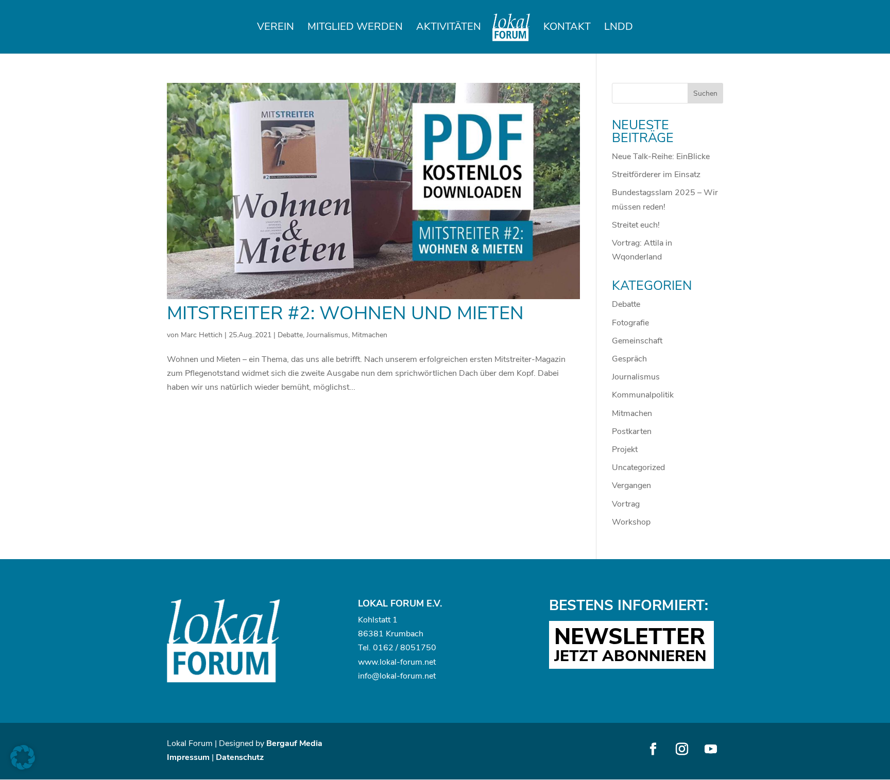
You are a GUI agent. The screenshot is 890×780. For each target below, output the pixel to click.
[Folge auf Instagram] (682, 749)
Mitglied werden (355, 28)
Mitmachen (369, 335)
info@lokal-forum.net (397, 676)
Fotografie (630, 322)
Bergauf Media (294, 743)
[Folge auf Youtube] (710, 749)
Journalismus (327, 335)
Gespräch (629, 359)
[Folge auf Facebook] (653, 749)
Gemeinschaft (637, 340)
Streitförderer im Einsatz (656, 174)
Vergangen (631, 485)
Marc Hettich (201, 335)
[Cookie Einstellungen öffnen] (22, 767)
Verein (275, 28)
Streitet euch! (636, 225)
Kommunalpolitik (643, 395)
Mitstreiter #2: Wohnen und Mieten (345, 313)
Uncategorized (638, 467)
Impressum (188, 757)
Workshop (631, 522)
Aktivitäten (448, 28)
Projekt (625, 449)
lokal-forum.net (408, 662)
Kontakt (567, 28)
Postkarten (632, 431)
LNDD (618, 28)
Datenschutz (240, 757)
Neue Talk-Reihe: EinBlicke (661, 156)
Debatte (290, 335)
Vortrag (626, 504)
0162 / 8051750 (404, 647)
